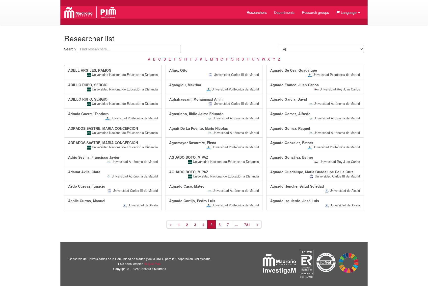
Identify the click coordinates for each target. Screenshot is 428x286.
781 (247, 224)
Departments (284, 12)
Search (70, 48)
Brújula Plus (152, 264)
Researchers (257, 12)
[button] (348, 12)
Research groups (315, 12)
